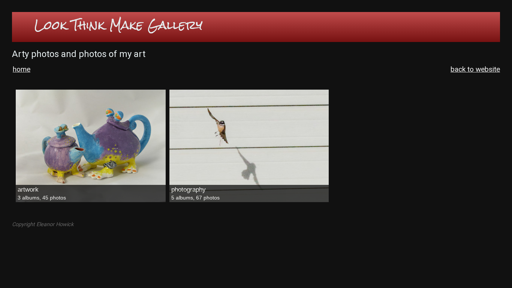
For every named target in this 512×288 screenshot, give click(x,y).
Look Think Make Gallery (118, 25)
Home (21, 69)
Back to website (475, 69)
